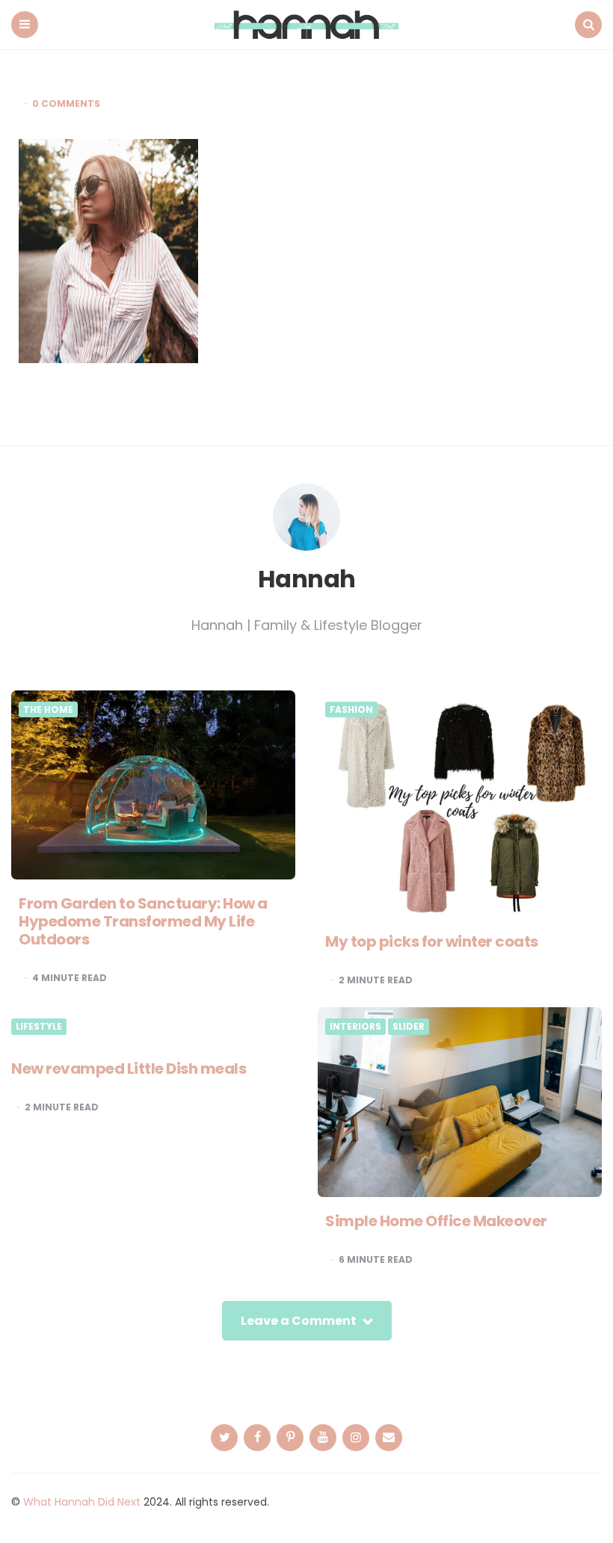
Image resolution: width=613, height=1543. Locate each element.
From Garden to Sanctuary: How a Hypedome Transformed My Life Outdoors (143, 921)
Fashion (351, 710)
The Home (48, 710)
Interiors (355, 1026)
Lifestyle (39, 1026)
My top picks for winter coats (431, 941)
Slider (408, 1026)
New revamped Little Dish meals (128, 1068)
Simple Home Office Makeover (436, 1220)
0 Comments (66, 104)
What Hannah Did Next (82, 1501)
